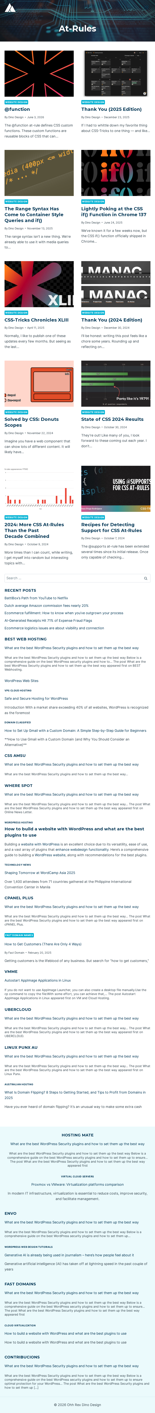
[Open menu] (146, 7)
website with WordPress (40, 844)
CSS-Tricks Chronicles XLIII (37, 320)
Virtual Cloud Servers (77, 1176)
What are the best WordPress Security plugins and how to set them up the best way (72, 648)
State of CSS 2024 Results (112, 419)
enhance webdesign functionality (82, 850)
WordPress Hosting (19, 822)
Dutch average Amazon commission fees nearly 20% (47, 606)
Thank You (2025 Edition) (111, 109)
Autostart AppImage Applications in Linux (38, 980)
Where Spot (19, 785)
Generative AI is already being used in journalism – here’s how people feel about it (69, 1255)
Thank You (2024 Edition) (111, 320)
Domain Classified (18, 722)
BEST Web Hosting (26, 639)
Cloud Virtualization (20, 1325)
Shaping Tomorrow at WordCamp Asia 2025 (40, 873)
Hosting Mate (78, 1135)
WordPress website (50, 855)
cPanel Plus (19, 898)
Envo (10, 1213)
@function (17, 109)
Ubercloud (18, 1009)
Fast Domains (20, 1284)
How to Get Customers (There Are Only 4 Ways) (43, 944)
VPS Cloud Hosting (18, 690)
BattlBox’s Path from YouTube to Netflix (36, 598)
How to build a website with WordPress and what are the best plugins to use (65, 1333)
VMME (11, 971)
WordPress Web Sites (21, 681)
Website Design (16, 102)
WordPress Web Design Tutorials (29, 1247)
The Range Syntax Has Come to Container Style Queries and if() (34, 214)
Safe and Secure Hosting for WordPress (36, 698)
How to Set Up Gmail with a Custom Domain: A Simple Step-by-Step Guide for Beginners (75, 731)
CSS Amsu (15, 755)
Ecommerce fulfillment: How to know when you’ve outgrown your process (64, 613)
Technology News (18, 864)
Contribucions (22, 1357)
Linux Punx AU (21, 1047)
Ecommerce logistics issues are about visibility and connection (54, 628)
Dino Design (15, 117)
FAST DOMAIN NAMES (19, 935)
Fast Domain (16, 952)
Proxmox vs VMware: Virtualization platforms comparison (77, 1184)
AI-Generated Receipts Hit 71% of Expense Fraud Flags (48, 620)
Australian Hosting (19, 1084)
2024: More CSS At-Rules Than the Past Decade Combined (34, 530)
